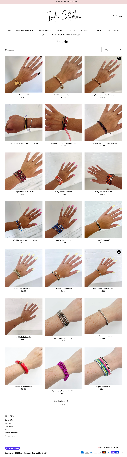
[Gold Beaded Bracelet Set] (23, 268)
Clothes (59, 31)
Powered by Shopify (39, 453)
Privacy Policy (10, 436)
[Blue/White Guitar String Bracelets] (23, 219)
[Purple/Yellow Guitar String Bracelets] (23, 122)
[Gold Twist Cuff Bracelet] (63, 74)
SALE (44, 35)
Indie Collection (25, 453)
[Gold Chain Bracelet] (23, 316)
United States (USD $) (108, 447)
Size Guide (9, 426)
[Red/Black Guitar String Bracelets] (63, 122)
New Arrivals (45, 31)
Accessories (86, 31)
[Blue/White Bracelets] (63, 219)
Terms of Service (11, 433)
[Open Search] (114, 16)
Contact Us (9, 420)
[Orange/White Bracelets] (63, 171)
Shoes (100, 31)
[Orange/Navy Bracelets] (103, 171)
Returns (8, 423)
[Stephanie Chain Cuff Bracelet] (103, 74)
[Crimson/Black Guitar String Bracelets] (103, 122)
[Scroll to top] (123, 452)
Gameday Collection (24, 31)
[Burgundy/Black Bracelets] (23, 171)
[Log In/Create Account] (117, 16)
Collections (114, 31)
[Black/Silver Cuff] (103, 219)
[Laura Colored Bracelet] (23, 366)
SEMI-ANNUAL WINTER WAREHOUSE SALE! (68, 35)
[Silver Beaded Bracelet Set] (63, 317)
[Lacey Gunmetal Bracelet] (103, 316)
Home (8, 31)
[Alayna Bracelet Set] (103, 366)
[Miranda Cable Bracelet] (63, 268)
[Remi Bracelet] (23, 74)
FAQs (7, 430)
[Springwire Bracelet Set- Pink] (63, 368)
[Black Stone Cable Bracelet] (103, 268)
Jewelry (71, 31)
